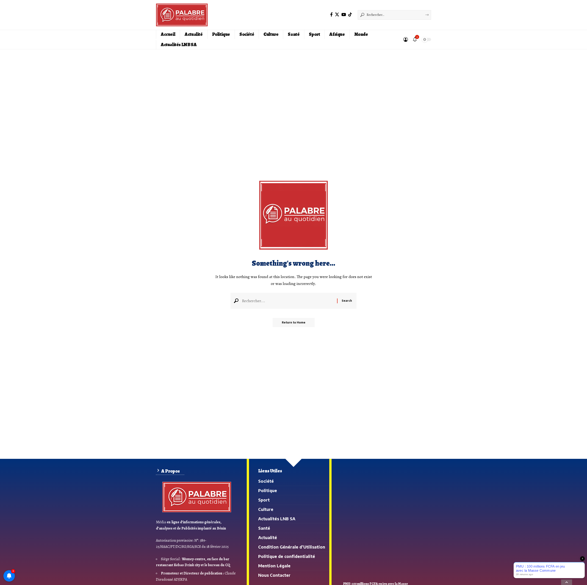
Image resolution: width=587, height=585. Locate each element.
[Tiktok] (350, 14)
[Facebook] (331, 14)
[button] (405, 39)
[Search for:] (287, 301)
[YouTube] (343, 14)
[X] (337, 14)
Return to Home (293, 322)
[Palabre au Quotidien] (182, 14)
